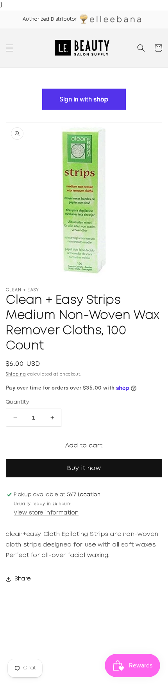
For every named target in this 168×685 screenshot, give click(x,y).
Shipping (16, 374)
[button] (9, 48)
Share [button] (23, 578)
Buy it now (84, 468)
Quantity (17, 402)
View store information (46, 513)
